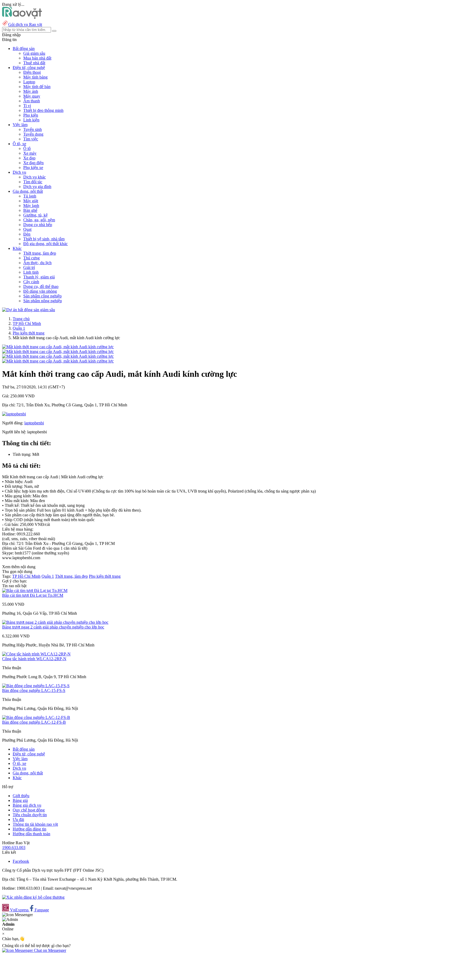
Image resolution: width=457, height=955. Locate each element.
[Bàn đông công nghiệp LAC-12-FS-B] (36, 717)
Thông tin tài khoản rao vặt (35, 824)
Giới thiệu (21, 795)
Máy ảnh (30, 91)
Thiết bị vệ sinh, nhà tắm (44, 239)
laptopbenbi (34, 423)
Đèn (26, 234)
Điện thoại (32, 72)
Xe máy (29, 153)
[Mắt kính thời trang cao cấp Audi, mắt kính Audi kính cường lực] (58, 347)
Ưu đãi (18, 819)
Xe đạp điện (33, 162)
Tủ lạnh (29, 196)
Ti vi (27, 105)
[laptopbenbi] (14, 414)
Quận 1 (19, 328)
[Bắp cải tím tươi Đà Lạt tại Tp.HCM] (34, 590)
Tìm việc (30, 139)
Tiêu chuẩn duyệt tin (30, 814)
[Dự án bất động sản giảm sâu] (28, 309)
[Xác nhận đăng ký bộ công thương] (33, 897)
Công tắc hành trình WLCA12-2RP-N (34, 658)
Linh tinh (31, 272)
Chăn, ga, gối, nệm (39, 220)
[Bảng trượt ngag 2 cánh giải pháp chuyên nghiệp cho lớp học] (55, 622)
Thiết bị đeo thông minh (43, 110)
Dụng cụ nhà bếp (37, 224)
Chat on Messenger (49, 950)
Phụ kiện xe (33, 167)
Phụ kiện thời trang (28, 333)
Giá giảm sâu (34, 53)
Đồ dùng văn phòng (40, 291)
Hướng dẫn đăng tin (29, 829)
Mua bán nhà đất (37, 58)
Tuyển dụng (33, 134)
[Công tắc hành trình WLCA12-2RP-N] (36, 654)
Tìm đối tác (32, 182)
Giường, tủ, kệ (35, 215)
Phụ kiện (30, 115)
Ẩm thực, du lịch (37, 262)
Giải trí (29, 267)
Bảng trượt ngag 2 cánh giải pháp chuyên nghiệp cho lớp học (53, 627)
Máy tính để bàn (37, 86)
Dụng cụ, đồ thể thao (40, 286)
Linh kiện (31, 120)
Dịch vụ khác (34, 177)
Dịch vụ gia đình (37, 186)
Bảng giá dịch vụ (27, 805)
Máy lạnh (31, 205)
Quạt (27, 229)
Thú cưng (31, 258)
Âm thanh (31, 101)
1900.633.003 (13, 847)
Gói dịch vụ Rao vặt (25, 24)
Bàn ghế (30, 210)
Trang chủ (21, 318)
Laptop (29, 82)
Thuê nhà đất (34, 63)
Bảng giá (20, 800)
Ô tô (27, 148)
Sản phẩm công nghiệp (42, 296)
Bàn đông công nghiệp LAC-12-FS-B (34, 722)
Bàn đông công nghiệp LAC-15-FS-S (33, 690)
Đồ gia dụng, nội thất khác (45, 243)
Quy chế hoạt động (29, 810)
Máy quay (31, 96)
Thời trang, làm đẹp (39, 253)
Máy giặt (30, 201)
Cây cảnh (31, 281)
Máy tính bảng (35, 77)
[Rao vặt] (22, 17)
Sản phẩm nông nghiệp (42, 301)
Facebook (21, 861)
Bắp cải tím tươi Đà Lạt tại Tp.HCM (32, 595)
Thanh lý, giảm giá (39, 277)
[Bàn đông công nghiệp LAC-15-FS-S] (36, 685)
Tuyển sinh (32, 129)
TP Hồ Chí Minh (27, 323)
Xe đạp (29, 158)
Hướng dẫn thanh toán (31, 834)
